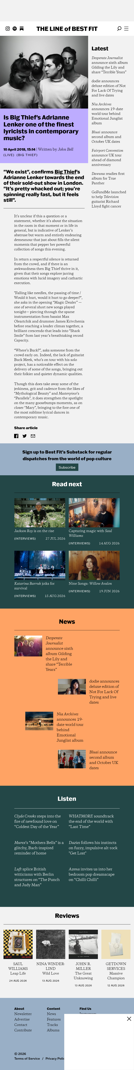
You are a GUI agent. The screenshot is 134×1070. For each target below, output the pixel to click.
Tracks (52, 1025)
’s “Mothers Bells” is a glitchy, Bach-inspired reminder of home (39, 848)
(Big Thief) (27, 155)
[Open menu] (126, 29)
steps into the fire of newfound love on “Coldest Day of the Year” (37, 822)
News (51, 1014)
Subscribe (67, 467)
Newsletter (23, 1014)
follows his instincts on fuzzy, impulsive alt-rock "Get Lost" (93, 848)
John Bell (65, 149)
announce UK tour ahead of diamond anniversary (107, 157)
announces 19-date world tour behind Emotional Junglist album (107, 114)
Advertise (22, 1019)
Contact (20, 1025)
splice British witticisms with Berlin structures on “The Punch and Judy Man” (37, 877)
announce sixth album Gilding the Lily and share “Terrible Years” (110, 65)
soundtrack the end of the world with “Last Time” (91, 822)
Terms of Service (27, 1058)
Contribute (23, 1030)
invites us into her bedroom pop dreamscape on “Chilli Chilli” (91, 875)
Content (53, 1009)
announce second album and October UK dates (106, 137)
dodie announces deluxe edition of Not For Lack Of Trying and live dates (109, 88)
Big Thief (65, 171)
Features (54, 1019)
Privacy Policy (56, 1058)
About (19, 1009)
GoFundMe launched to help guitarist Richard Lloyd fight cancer (109, 199)
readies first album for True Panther (108, 179)
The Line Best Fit (67, 29)
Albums (53, 1030)
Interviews (25, 538)
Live (9, 155)
